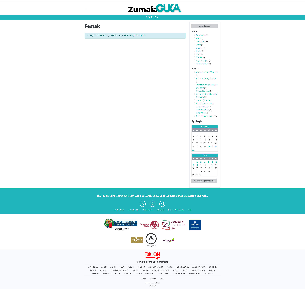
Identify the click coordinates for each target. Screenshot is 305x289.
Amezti (131, 267)
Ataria (169, 267)
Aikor (104, 267)
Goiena (145, 270)
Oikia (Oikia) (201, 113)
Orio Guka (150, 273)
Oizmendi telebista (133, 273)
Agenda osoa (204, 26)
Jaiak (198, 45)
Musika (199, 57)
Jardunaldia (201, 41)
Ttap (161, 279)
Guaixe (175, 270)
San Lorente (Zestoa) (205, 116)
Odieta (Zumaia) (203, 91)
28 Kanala (208, 273)
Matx (144, 279)
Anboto (141, 267)
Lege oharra (133, 210)
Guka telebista (198, 270)
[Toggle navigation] (86, 8)
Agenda (152, 17)
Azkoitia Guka (198, 267)
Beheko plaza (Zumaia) (206, 78)
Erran (103, 270)
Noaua (117, 273)
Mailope (107, 273)
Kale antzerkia (202, 64)
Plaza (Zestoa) (202, 110)
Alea (122, 267)
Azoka (199, 38)
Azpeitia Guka (182, 267)
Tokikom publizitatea (152, 283)
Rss (189, 210)
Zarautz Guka (178, 273)
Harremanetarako (176, 210)
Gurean (153, 279)
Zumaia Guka (194, 273)
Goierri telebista (160, 270)
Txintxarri (164, 273)
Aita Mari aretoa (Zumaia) (207, 72)
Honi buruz (119, 210)
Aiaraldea (93, 267)
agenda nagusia (138, 35)
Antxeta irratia (156, 267)
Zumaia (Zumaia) (203, 100)
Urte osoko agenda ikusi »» (204, 181)
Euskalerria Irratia (119, 270)
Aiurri (113, 267)
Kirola (198, 54)
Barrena (213, 267)
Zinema (199, 48)
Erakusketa (201, 35)
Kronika (95, 273)
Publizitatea (148, 210)
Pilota (198, 51)
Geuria (135, 270)
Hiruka (211, 270)
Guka (184, 270)
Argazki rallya (201, 60)
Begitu (93, 270)
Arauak (160, 210)
